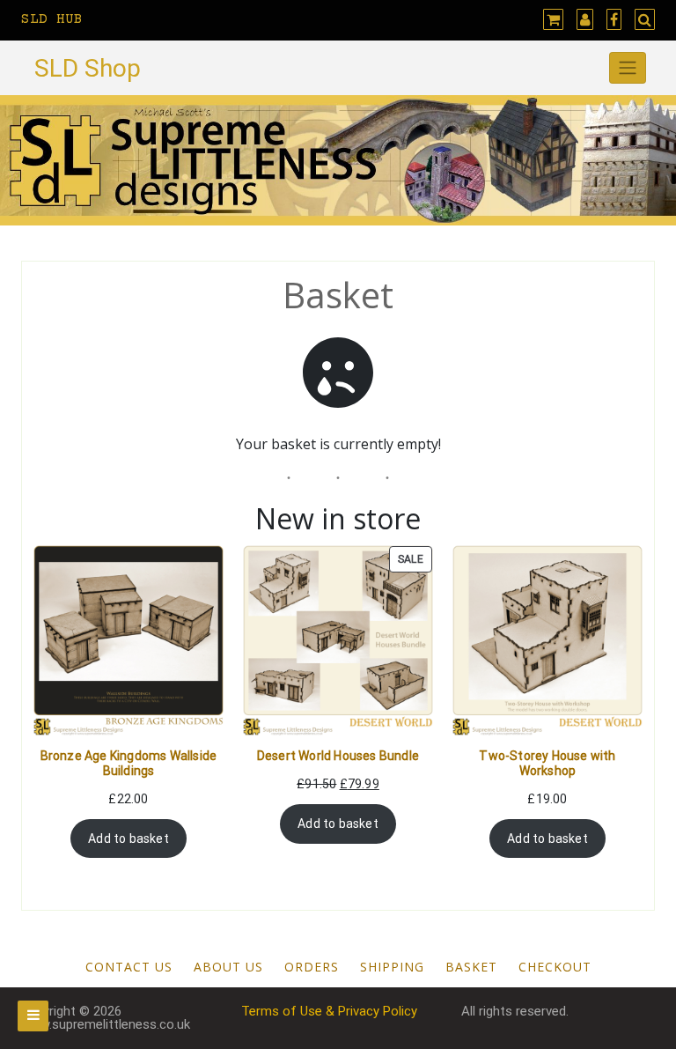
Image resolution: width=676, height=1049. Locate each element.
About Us (228, 966)
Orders (311, 966)
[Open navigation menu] (33, 1016)
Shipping (392, 966)
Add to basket (128, 838)
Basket (471, 966)
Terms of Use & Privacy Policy (329, 1011)
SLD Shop (87, 68)
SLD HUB (52, 19)
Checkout (555, 966)
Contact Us (129, 966)
